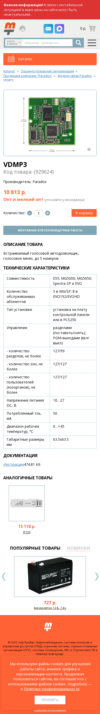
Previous (4, 577)
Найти (78, 43)
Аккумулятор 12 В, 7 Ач (50, 608)
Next (97, 577)
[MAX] (59, 28)
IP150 (26, 532)
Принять (50, 699)
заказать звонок (22, 28)
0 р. (83, 28)
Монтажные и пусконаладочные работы (50, 230)
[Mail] (48, 28)
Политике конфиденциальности (51, 688)
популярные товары (35, 548)
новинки (78, 548)
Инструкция (13, 464)
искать (12, 42)
